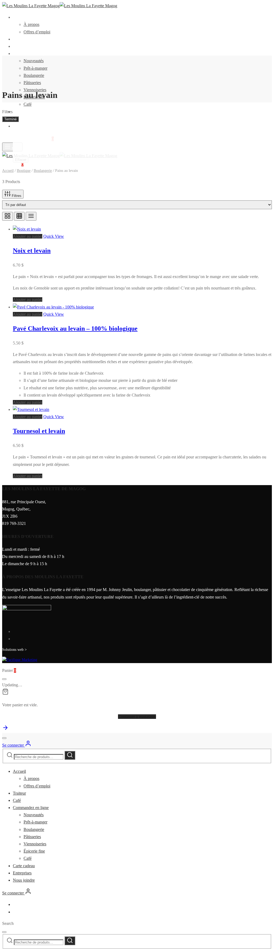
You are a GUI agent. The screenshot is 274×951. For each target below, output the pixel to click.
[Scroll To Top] (5, 729)
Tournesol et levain (39, 430)
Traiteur (19, 39)
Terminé (10, 119)
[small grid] (19, 216)
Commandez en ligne (31, 53)
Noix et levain (32, 250)
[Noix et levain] (27, 229)
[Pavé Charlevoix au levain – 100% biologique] (53, 307)
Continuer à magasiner (137, 716)
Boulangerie (34, 75)
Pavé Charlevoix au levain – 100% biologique (75, 328)
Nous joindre (24, 126)
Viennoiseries (35, 844)
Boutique (24, 171)
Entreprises (22, 119)
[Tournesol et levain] (31, 409)
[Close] (4, 679)
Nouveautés (34, 60)
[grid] (7, 216)
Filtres (16, 196)
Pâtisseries (32, 82)
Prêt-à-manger (35, 68)
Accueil (19, 17)
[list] (31, 216)
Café (17, 46)
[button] (27, 236)
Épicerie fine (34, 851)
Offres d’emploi (37, 32)
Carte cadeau (24, 111)
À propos (31, 24)
